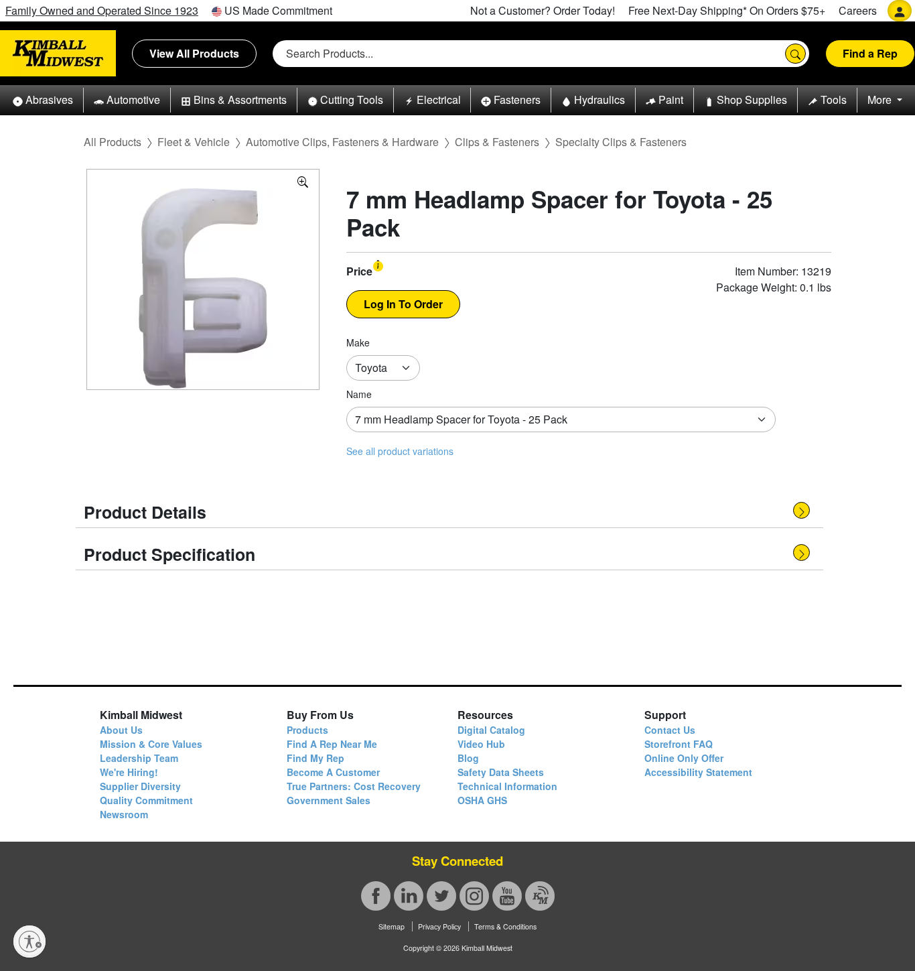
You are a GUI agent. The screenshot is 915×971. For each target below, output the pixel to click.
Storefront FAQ (678, 744)
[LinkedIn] (408, 896)
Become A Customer (333, 772)
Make (358, 342)
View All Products (194, 53)
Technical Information (507, 786)
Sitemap (391, 926)
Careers (858, 10)
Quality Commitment (146, 800)
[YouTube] (507, 896)
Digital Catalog (491, 729)
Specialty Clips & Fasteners (621, 141)
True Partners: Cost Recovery (354, 786)
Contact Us (669, 729)
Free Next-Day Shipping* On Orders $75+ (726, 10)
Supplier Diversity (140, 786)
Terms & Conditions (505, 926)
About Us (121, 729)
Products (307, 729)
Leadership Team (139, 758)
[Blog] (540, 896)
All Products (112, 141)
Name (359, 394)
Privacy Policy (439, 926)
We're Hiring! (129, 772)
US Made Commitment (277, 10)
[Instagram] (474, 896)
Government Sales (328, 800)
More (880, 99)
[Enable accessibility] (29, 941)
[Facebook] (376, 896)
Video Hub (481, 744)
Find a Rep (870, 53)
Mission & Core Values (151, 744)
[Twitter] (441, 896)
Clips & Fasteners (497, 141)
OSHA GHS (482, 800)
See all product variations (399, 451)
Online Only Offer (683, 758)
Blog (468, 758)
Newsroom (124, 814)
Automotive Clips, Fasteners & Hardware (342, 141)
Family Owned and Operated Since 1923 (101, 10)
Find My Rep (315, 758)
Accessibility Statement (698, 772)
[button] (43, 100)
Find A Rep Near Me (332, 744)
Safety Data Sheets (501, 772)
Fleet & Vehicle (193, 141)
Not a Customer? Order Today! (542, 10)
